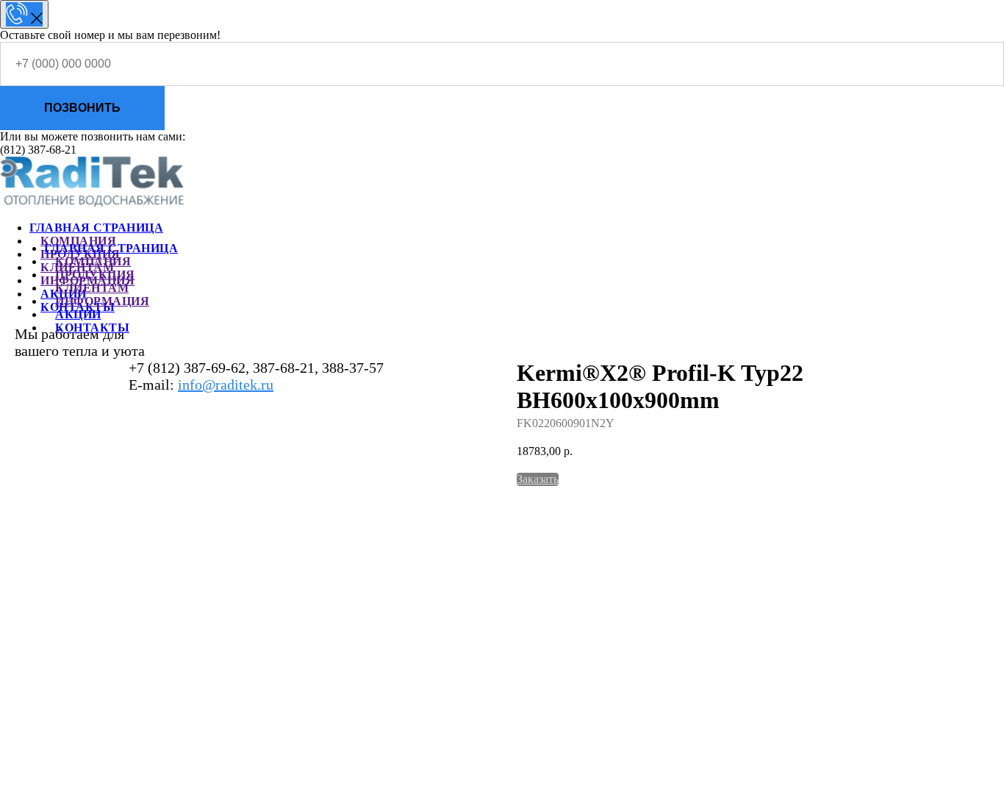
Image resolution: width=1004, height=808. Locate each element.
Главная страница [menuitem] (96, 227)
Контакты (92, 327)
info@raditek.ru (225, 384)
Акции (78, 314)
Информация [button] (102, 301)
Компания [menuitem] (78, 241)
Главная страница (111, 248)
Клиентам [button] (92, 288)
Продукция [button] (95, 274)
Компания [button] (93, 261)
